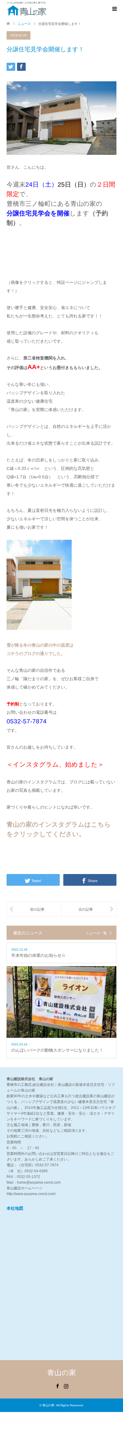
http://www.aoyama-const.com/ (31, 1194)
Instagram (66, 1385)
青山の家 (61, 1372)
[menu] (114, 9)
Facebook (57, 1385)
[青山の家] (27, 8)
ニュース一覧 (96, 933)
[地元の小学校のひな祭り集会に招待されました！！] (34, 909)
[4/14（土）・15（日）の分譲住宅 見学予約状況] (88, 909)
